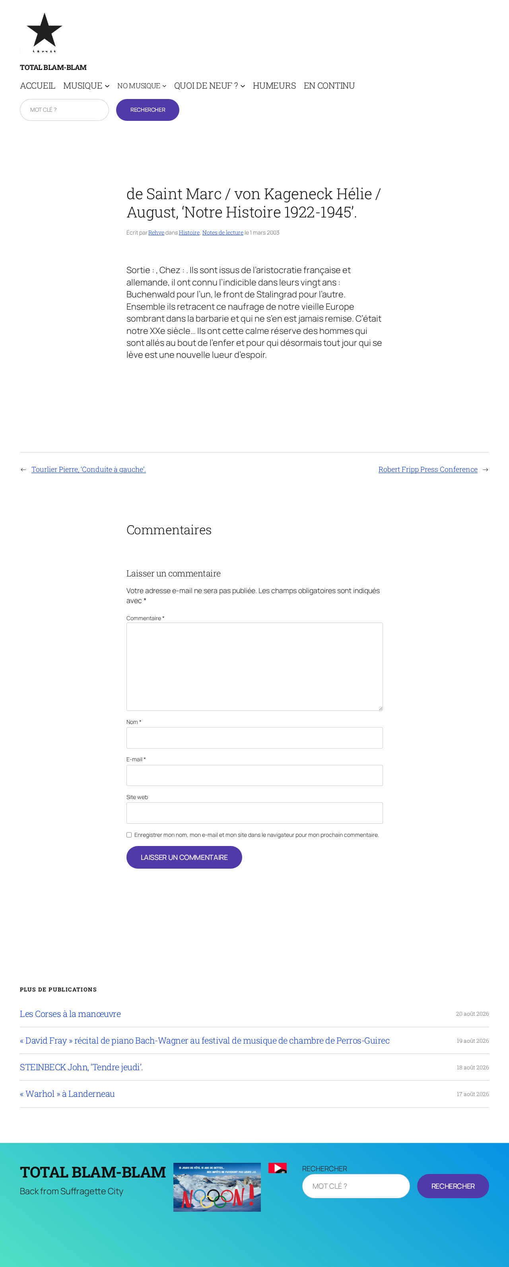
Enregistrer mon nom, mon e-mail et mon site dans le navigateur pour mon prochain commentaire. (256, 834)
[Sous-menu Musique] (107, 85)
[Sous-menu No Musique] (164, 85)
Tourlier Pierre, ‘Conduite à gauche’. (88, 469)
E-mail (136, 759)
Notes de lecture (222, 232)
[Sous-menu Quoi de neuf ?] (242, 85)
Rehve (156, 232)
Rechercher (147, 109)
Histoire (189, 232)
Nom (134, 722)
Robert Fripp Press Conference (428, 469)
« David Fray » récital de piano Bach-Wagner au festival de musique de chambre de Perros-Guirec (204, 1040)
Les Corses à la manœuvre (70, 1014)
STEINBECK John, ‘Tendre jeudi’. (81, 1067)
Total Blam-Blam (53, 67)
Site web (137, 797)
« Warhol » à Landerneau (67, 1093)
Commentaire (145, 618)
